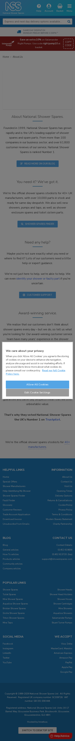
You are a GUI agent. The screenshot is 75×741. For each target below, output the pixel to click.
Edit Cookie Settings (37, 392)
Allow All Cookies (37, 384)
